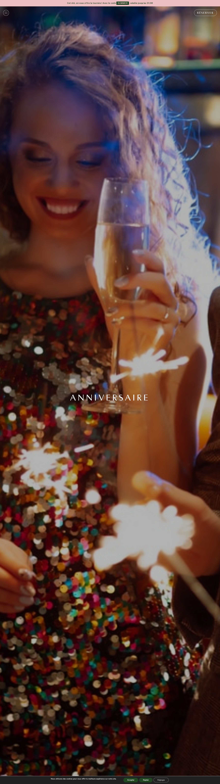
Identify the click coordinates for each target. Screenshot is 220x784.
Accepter (130, 780)
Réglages (161, 780)
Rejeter (146, 780)
